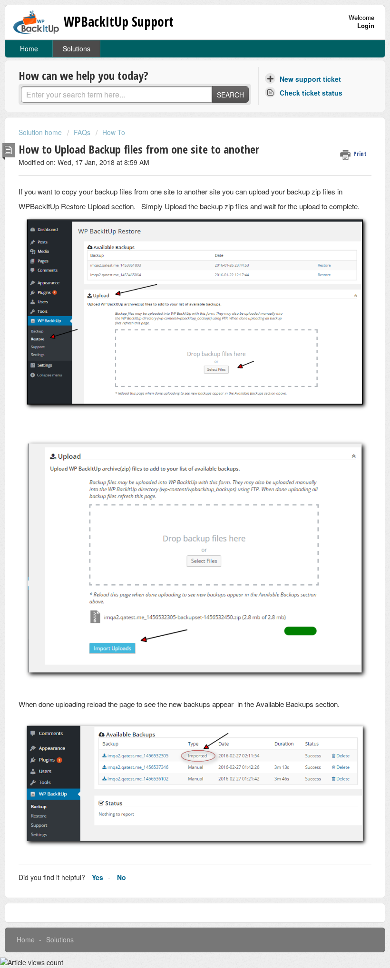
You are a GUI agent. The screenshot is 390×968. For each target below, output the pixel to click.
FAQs (82, 132)
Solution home (41, 132)
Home (29, 48)
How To (113, 132)
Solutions (76, 48)
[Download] (177, 486)
